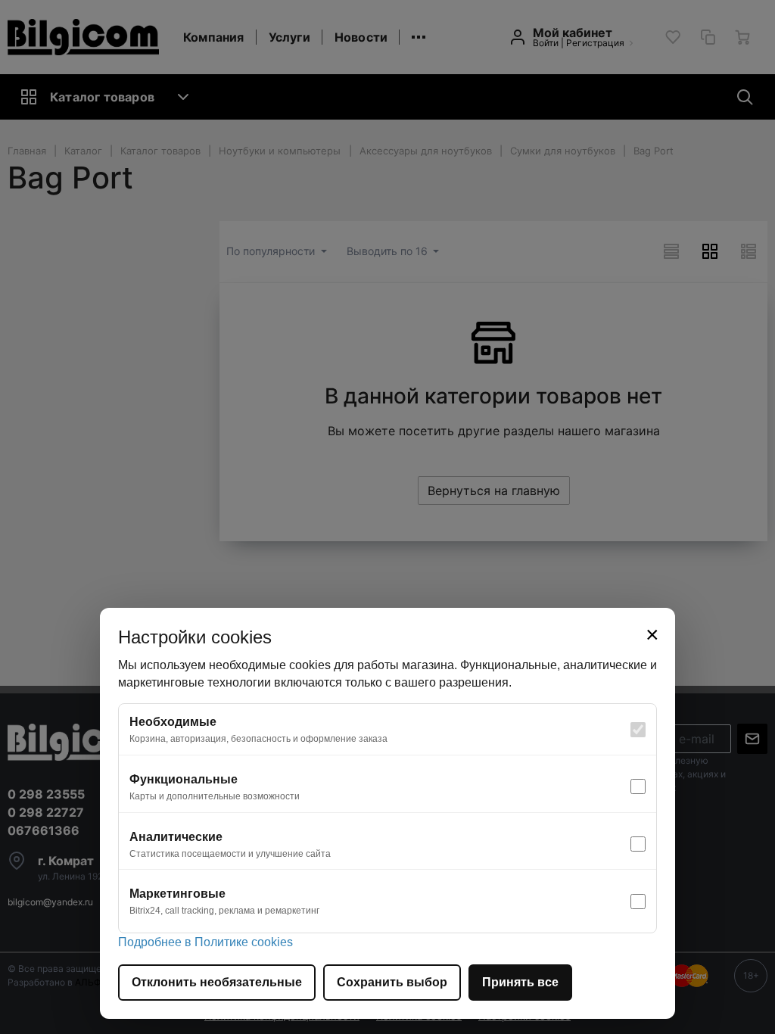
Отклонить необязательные (217, 982)
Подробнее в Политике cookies (205, 942)
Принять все (520, 982)
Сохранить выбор (392, 982)
